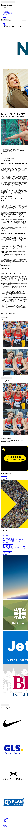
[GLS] (14, 762)
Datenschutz (5, 819)
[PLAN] (14, 814)
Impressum (5, 818)
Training (5, 14)
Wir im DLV (5, 15)
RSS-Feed (5, 821)
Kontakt (4, 817)
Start (4, 23)
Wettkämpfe (5, 11)
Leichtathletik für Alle (7, 13)
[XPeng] (14, 788)
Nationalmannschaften (7, 12)
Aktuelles (5, 10)
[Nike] (14, 735)
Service (4, 17)
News (4, 25)
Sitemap (4, 820)
